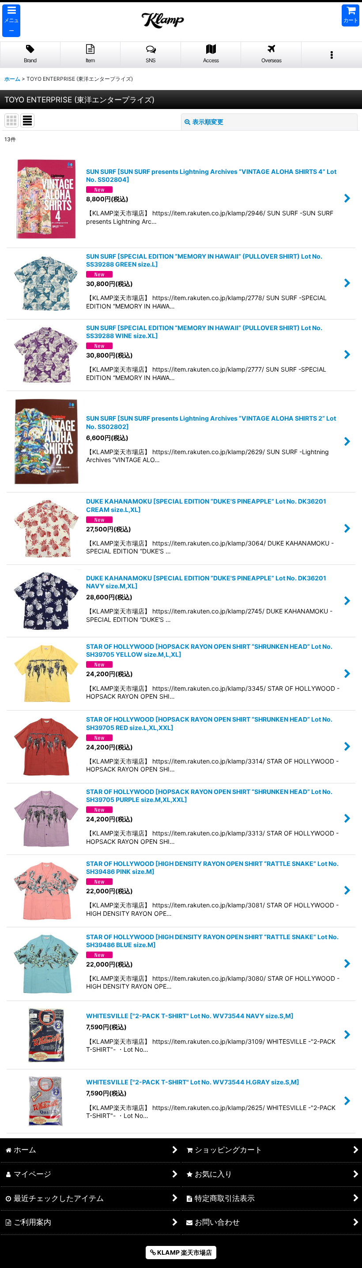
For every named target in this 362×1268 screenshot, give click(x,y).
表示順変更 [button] (207, 121)
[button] (11, 20)
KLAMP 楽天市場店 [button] (184, 1252)
